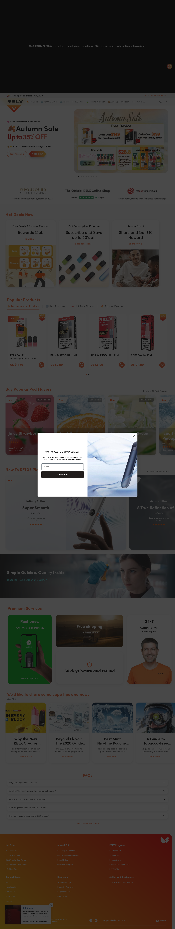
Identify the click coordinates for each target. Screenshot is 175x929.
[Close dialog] (134, 436)
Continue (63, 474)
